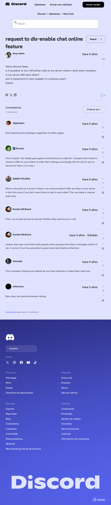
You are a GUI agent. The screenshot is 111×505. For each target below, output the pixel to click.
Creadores (11, 429)
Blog (8, 419)
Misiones (10, 444)
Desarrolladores (14, 439)
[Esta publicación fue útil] (103, 54)
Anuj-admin (19, 53)
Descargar (11, 378)
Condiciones (67, 409)
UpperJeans (18, 123)
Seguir (93, 39)
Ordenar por (93, 109)
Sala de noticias (69, 393)
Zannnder (17, 261)
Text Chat (68, 14)
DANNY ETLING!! (21, 179)
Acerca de (66, 378)
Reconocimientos (70, 429)
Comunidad (12, 434)
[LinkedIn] (15, 95)
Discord (41, 14)
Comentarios (12, 424)
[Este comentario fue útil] (103, 122)
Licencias (66, 434)
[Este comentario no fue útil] (103, 132)
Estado (9, 388)
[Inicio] (15, 5)
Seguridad (11, 414)
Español (13, 348)
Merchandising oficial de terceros (23, 449)
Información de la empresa (75, 439)
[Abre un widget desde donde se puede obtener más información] (99, 500)
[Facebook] (6, 95)
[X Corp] (11, 95)
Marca (64, 388)
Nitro (8, 383)
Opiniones (40, 4)
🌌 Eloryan (18, 148)
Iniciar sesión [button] (93, 4)
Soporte (10, 409)
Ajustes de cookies (71, 419)
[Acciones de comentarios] (103, 137)
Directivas (66, 424)
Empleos (65, 383)
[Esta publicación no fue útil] (103, 63)
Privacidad (66, 414)
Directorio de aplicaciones (19, 393)
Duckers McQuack (22, 209)
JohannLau (18, 286)
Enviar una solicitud (61, 4)
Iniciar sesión (11, 312)
